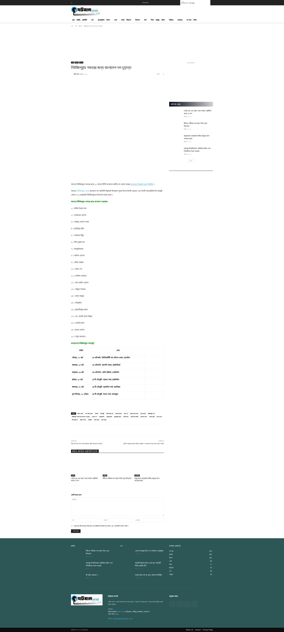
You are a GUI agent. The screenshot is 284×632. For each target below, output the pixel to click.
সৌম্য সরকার (96, 420)
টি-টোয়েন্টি (102, 413)
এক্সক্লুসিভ (137, 475)
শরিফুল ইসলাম (83, 420)
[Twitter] (180, 604)
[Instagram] (187, 604)
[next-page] (76, 485)
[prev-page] (72, 485)
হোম (72, 26)
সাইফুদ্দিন (90, 420)
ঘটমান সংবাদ (76, 74)
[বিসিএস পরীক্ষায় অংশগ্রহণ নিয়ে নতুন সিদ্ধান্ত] (117, 466)
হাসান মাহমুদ (103, 420)
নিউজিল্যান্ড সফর (151, 413)
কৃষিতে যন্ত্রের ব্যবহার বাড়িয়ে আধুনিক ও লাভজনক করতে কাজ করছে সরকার (143, 444)
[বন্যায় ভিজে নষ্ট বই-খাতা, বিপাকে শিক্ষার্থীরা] (126, 578)
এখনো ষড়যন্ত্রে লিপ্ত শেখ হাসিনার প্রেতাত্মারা (149, 551)
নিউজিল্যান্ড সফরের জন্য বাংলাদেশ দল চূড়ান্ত (81, 416)
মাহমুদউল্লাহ (101, 416)
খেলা (76, 26)
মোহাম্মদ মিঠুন (152, 416)
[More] (147, 80)
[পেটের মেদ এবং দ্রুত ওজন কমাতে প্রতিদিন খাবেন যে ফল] (86, 466)
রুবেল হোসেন (159, 416)
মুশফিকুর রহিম (109, 416)
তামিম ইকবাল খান (109, 413)
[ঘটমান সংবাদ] (92, 10)
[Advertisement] (154, 11)
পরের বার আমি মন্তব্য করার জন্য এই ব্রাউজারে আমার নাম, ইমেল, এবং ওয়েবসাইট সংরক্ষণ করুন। (101, 526)
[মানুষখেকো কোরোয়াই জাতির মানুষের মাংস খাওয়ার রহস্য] (149, 466)
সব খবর (81, 62)
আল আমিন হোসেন (89, 413)
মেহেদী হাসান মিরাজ (134, 416)
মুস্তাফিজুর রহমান (117, 416)
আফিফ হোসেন (80, 413)
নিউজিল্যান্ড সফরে (83, 191)
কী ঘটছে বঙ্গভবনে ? (92, 575)
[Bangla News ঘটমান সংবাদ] (87, 599)
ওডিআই (96, 413)
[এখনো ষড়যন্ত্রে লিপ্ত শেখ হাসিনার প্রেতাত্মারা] (126, 554)
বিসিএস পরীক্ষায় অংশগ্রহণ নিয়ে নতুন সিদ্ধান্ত (117, 478)
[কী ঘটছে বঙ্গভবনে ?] (77, 578)
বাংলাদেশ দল (94, 416)
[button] (175, 2)
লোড (190, 160)
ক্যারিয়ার (104, 475)
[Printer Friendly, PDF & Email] (74, 407)
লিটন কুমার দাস (75, 420)
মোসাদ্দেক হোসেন (143, 416)
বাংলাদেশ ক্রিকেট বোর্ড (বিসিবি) (142, 184)
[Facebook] (172, 604)
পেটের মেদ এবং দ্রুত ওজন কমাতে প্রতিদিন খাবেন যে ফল (84, 479)
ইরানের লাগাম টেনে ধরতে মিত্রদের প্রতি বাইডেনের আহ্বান (86, 444)
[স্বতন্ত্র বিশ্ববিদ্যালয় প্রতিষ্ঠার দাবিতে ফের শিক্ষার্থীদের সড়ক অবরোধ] (175, 151)
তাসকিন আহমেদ (118, 413)
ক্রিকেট (80, 26)
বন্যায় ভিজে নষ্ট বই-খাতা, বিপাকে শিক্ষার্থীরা (148, 575)
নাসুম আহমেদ (143, 413)
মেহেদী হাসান (125, 416)
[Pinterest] (194, 604)
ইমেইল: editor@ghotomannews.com (120, 619)
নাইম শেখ (126, 413)
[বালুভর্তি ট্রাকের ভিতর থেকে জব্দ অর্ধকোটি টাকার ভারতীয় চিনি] (126, 566)
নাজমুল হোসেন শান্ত (134, 413)
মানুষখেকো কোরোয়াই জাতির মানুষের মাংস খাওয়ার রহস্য (146, 479)
